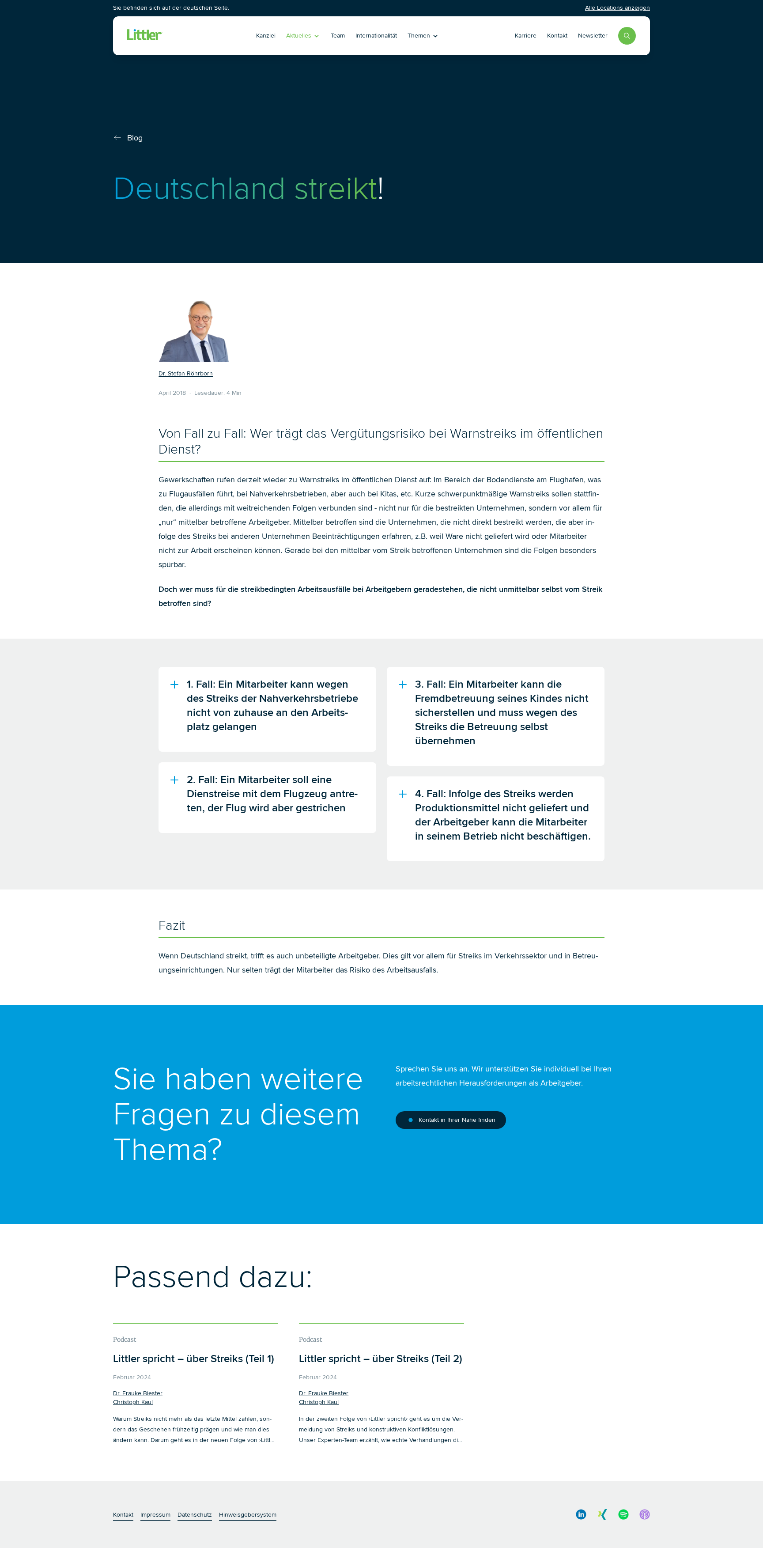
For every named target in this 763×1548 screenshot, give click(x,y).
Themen (419, 35)
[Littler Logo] (178, 35)
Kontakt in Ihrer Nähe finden (457, 1120)
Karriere (525, 35)
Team (338, 35)
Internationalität (376, 35)
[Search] (627, 36)
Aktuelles (298, 35)
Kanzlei (266, 35)
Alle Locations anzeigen (617, 7)
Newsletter (593, 35)
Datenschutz (195, 1514)
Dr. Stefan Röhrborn (186, 373)
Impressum (155, 1514)
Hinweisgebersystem (247, 1514)
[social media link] (581, 1514)
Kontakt (557, 35)
